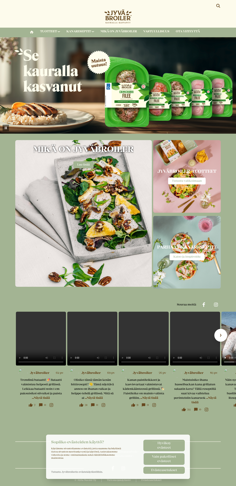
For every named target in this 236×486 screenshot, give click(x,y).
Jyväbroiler (39, 373)
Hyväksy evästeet (164, 445)
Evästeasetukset (164, 470)
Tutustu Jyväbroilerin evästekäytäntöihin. (77, 472)
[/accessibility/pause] (6, 128)
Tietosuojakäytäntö (119, 480)
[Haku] (218, 6)
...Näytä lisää (41, 398)
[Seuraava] (220, 335)
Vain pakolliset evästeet (164, 459)
